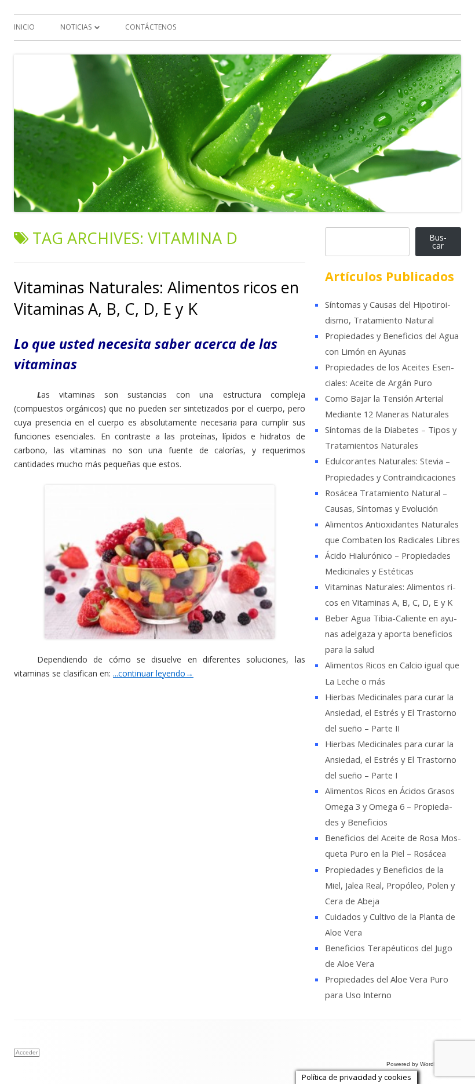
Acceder (27, 1052)
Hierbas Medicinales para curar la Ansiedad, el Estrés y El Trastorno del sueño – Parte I (390, 759)
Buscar (438, 241)
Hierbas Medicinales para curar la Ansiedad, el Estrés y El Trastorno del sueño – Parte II (390, 712)
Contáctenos (150, 27)
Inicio (24, 27)
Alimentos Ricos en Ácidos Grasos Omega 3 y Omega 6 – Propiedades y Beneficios (390, 806)
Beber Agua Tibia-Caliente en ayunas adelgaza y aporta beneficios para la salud (391, 633)
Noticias (76, 27)
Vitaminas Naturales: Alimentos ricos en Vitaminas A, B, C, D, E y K (156, 298)
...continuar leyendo (153, 673)
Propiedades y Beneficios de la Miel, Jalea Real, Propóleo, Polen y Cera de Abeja (390, 885)
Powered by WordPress (417, 1064)
